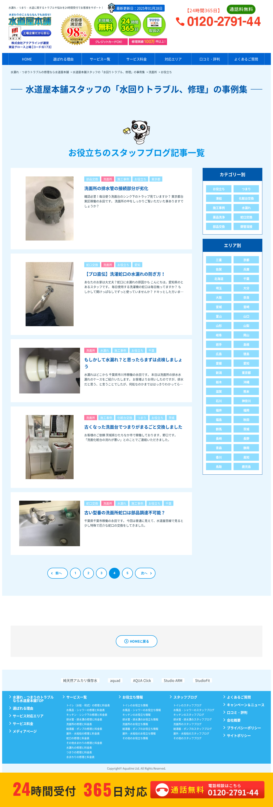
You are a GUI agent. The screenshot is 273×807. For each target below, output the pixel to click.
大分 (246, 288)
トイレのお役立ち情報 (135, 705)
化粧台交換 (124, 417)
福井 (219, 410)
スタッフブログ (185, 697)
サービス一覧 (100, 59)
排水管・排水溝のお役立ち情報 (140, 719)
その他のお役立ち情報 (135, 738)
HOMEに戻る (139, 641)
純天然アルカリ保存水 (80, 680)
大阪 (219, 297)
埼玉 (219, 288)
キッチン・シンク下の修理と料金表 (86, 715)
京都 (246, 260)
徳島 (246, 354)
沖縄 (246, 382)
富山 (219, 316)
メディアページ (25, 731)
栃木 (219, 382)
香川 (219, 457)
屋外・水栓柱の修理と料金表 (83, 733)
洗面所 (107, 179)
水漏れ (104, 350)
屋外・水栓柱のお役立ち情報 (139, 733)
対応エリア (173, 59)
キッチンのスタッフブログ (188, 715)
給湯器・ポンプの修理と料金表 (84, 729)
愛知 (137, 265)
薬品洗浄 (219, 217)
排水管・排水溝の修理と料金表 (84, 719)
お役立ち (140, 179)
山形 (219, 325)
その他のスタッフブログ (187, 738)
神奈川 (246, 401)
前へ (58, 573)
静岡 (246, 448)
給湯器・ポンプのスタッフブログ (192, 729)
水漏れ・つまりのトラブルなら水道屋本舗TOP (33, 698)
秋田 (246, 419)
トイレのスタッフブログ (187, 705)
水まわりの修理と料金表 (80, 757)
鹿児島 (246, 466)
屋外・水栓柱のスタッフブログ (191, 733)
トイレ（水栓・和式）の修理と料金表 (88, 705)
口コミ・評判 (209, 59)
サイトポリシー (239, 735)
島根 (246, 344)
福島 (219, 419)
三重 (219, 260)
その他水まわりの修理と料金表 (84, 743)
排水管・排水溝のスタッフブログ (192, 719)
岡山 (246, 335)
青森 (219, 448)
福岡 (246, 410)
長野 (246, 438)
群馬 (219, 429)
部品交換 (92, 179)
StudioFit (202, 680)
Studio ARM (173, 680)
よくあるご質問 (246, 59)
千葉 (151, 350)
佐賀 (219, 269)
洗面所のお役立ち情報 (135, 724)
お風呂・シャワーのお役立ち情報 (141, 710)
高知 (246, 457)
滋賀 (219, 391)
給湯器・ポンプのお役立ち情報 (140, 729)
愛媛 (219, 363)
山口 (246, 316)
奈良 (246, 297)
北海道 (218, 278)
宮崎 (246, 307)
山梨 (246, 325)
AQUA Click (142, 680)
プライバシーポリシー (244, 727)
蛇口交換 (92, 265)
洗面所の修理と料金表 (79, 724)
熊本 (246, 391)
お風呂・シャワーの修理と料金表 (85, 710)
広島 (219, 354)
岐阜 (219, 335)
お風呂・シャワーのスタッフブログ (193, 710)
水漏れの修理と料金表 (79, 748)
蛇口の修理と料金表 (77, 738)
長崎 (219, 438)
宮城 (219, 307)
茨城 (171, 417)
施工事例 (123, 179)
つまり (141, 417)
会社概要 (234, 720)
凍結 (219, 198)
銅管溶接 (246, 226)
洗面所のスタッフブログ (187, 724)
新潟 (219, 372)
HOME (27, 59)
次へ (144, 573)
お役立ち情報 (132, 697)
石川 (219, 401)
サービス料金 (136, 59)
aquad (115, 680)
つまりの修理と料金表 (79, 752)
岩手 (219, 344)
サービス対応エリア (28, 715)
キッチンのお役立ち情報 (136, 715)
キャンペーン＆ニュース (245, 704)
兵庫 (246, 269)
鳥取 (219, 466)
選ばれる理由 (63, 59)
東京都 (155, 179)
